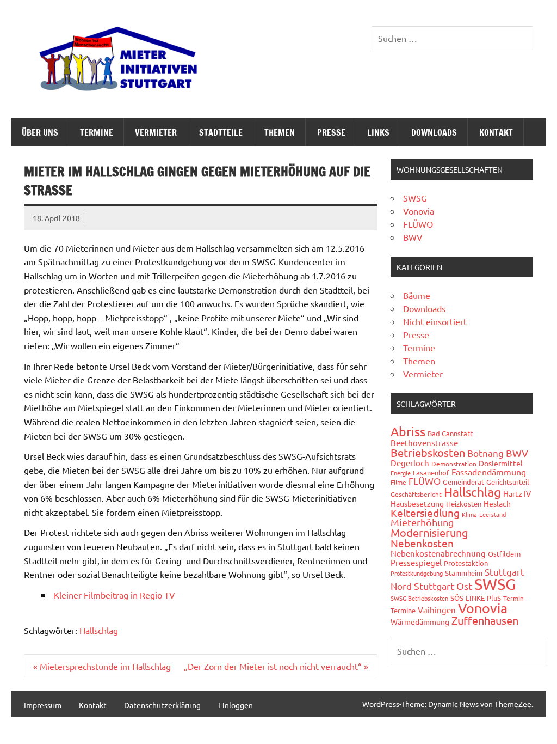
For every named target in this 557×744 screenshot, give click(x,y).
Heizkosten (463, 503)
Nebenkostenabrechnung (438, 553)
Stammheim (463, 572)
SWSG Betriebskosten (419, 598)
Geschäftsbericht (416, 494)
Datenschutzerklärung (162, 705)
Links (378, 132)
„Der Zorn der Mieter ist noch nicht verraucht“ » (276, 666)
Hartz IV (517, 493)
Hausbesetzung (417, 503)
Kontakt (496, 132)
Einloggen (235, 705)
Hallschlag (98, 630)
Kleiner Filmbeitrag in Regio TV (114, 594)
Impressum (42, 705)
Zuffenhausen (484, 620)
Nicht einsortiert (435, 321)
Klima (469, 514)
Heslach (497, 503)
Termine (96, 132)
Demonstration (453, 463)
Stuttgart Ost (443, 585)
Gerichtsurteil (507, 481)
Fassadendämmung (488, 471)
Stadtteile (221, 132)
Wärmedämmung (420, 621)
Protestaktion (466, 563)
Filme (398, 482)
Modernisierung (429, 532)
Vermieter (156, 132)
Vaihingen (437, 610)
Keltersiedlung (425, 512)
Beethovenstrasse (424, 442)
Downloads (434, 132)
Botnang (485, 453)
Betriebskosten (428, 452)
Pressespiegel (416, 562)
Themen (279, 132)
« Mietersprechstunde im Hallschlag (102, 666)
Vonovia (418, 210)
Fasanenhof (431, 472)
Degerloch (410, 463)
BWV (413, 236)
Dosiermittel (501, 463)
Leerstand (492, 514)
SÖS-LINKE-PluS (475, 597)
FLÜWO (418, 223)
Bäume (416, 295)
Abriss (408, 431)
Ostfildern (504, 553)
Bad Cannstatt (450, 433)
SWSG (415, 197)
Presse (331, 132)
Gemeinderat (463, 481)
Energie (401, 472)
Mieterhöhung (422, 522)
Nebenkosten (422, 543)
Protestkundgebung (417, 573)
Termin (513, 598)
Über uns (40, 132)
